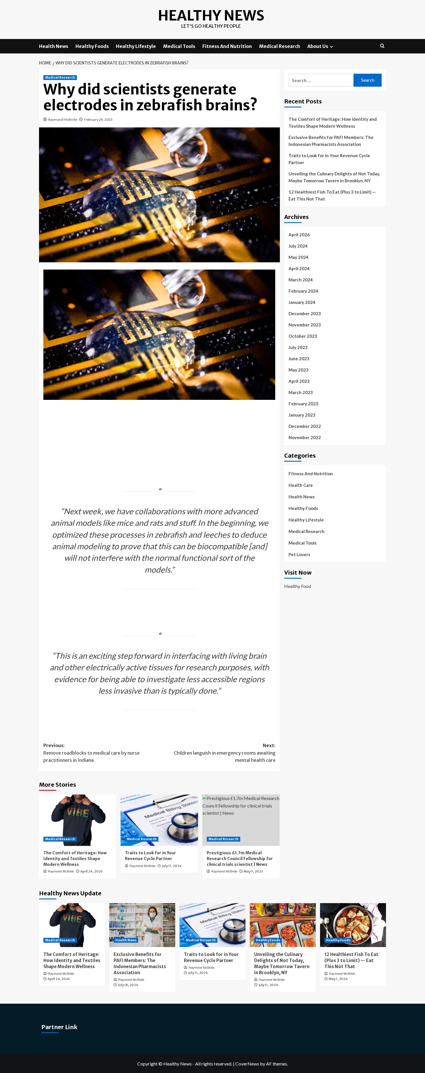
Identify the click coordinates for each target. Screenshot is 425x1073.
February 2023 (303, 403)
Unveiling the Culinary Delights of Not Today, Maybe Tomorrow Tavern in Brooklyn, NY (334, 177)
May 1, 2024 (338, 979)
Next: (224, 752)
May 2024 (298, 257)
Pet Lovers (299, 554)
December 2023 (305, 313)
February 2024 (303, 291)
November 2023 (305, 324)
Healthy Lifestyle (136, 46)
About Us (317, 46)
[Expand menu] (331, 46)
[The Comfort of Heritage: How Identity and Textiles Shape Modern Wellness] (77, 820)
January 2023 (302, 414)
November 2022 (305, 437)
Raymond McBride (62, 119)
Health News (53, 46)
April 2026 (299, 234)
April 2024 (299, 268)
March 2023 (301, 392)
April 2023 (299, 381)
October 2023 (303, 336)
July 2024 (298, 245)
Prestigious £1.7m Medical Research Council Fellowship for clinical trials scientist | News (240, 858)
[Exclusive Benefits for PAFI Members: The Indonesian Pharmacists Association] (142, 925)
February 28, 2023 (98, 119)
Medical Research (279, 46)
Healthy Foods (92, 46)
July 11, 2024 (172, 866)
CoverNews (247, 1063)
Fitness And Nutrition (227, 46)
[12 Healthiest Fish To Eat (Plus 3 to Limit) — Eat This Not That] (353, 925)
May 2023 (298, 369)
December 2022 (305, 426)
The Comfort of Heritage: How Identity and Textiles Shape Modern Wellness (75, 858)
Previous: (91, 752)
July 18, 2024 (128, 985)
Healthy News (211, 15)
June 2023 (299, 358)
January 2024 (302, 302)
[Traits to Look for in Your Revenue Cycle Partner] (159, 820)
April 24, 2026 (91, 871)
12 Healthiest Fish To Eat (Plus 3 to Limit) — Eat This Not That (332, 195)
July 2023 (298, 347)
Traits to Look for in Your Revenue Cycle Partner (150, 855)
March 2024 (301, 279)
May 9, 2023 (253, 871)
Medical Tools (179, 46)
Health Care (301, 485)
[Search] (382, 46)
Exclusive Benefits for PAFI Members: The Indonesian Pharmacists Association (331, 141)
